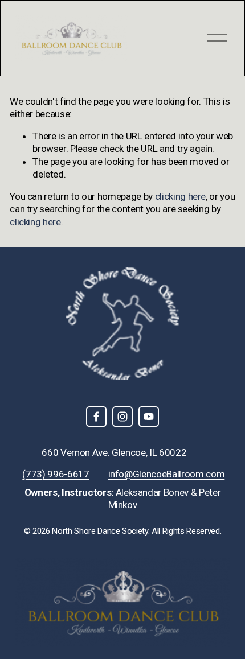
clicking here (180, 196)
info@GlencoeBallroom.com (166, 474)
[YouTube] (148, 416)
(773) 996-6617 (55, 474)
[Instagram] (122, 416)
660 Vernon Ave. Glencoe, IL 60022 (114, 452)
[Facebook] (96, 416)
